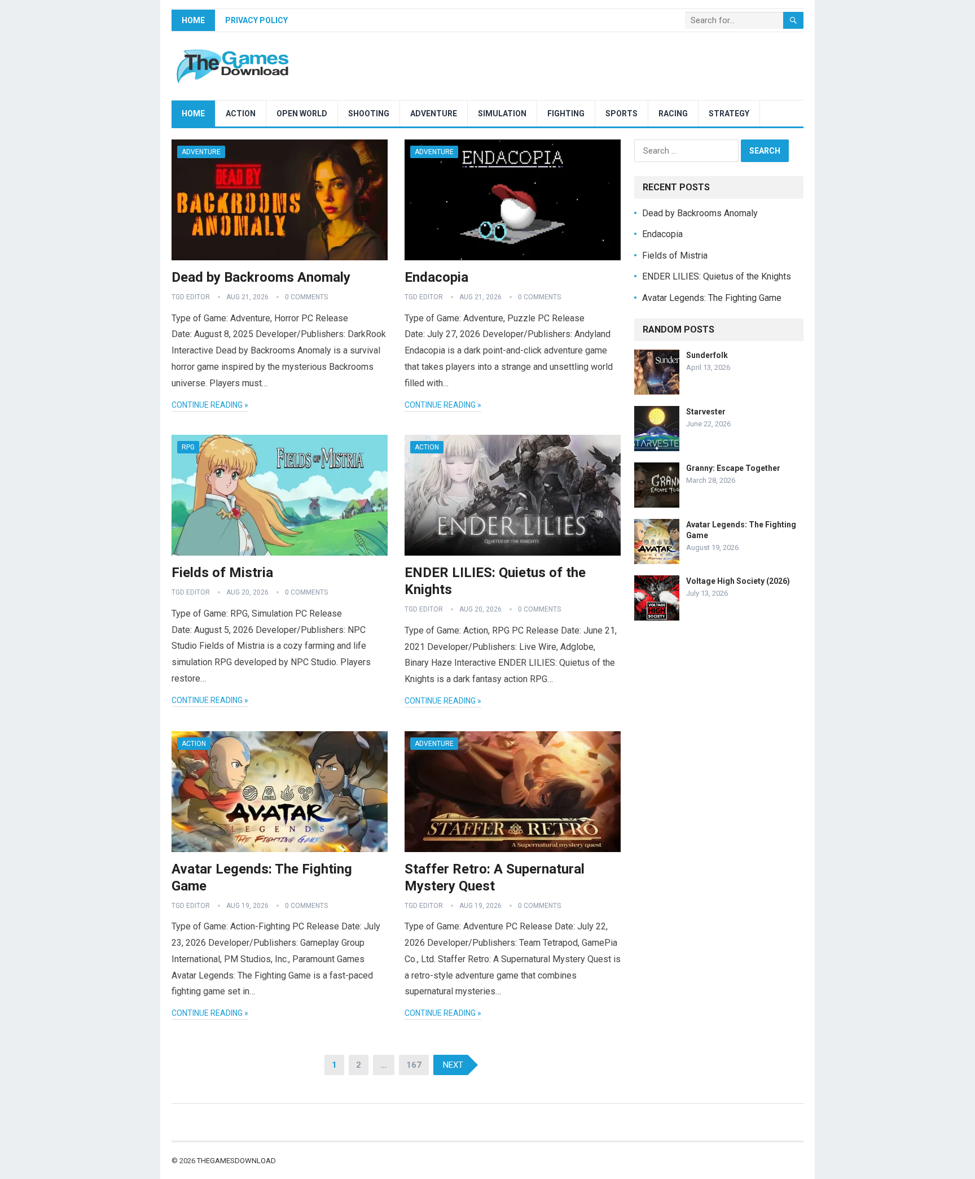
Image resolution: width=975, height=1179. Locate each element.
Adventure (433, 113)
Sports (621, 113)
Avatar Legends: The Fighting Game (711, 297)
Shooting (368, 113)
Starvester (706, 411)
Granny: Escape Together (733, 468)
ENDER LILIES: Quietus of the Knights (716, 276)
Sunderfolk (707, 355)
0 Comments (306, 297)
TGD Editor (191, 297)
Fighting (566, 113)
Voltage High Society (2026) (738, 581)
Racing (673, 113)
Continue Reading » (210, 404)
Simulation (502, 113)
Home (193, 20)
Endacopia (436, 277)
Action (241, 113)
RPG (188, 447)
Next (453, 1065)
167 (413, 1065)
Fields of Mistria (222, 572)
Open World (301, 113)
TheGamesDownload (236, 1160)
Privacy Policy (256, 20)
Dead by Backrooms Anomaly (261, 277)
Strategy (729, 113)
